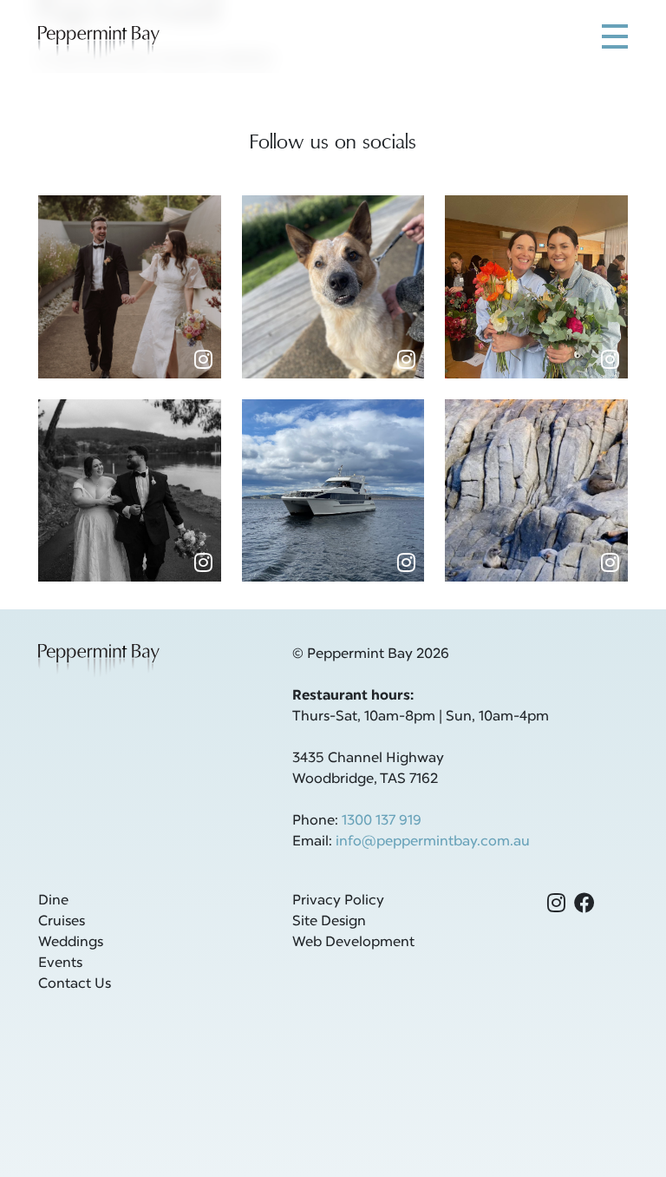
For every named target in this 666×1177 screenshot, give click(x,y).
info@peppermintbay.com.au (433, 842)
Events (60, 963)
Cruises (61, 922)
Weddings (70, 943)
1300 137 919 (381, 821)
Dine (53, 901)
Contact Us (74, 984)
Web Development (353, 943)
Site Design (329, 922)
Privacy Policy (338, 901)
